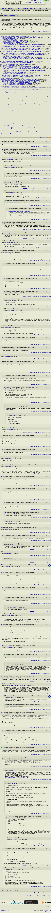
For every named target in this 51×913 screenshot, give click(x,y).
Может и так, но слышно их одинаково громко (13, 100)
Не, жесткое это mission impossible (11, 40)
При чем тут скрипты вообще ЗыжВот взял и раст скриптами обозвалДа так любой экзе (21, 54)
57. (3, 645)
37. (1, 572)
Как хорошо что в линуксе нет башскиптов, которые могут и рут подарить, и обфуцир (19, 53)
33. (3, 488)
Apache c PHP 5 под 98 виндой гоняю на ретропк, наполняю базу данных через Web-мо (20, 46)
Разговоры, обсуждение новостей (11, 15)
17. (3, 375)
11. (1, 456)
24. (3, 449)
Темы (41, 895)
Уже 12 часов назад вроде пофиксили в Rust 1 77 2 (11, 86)
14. (3, 263)
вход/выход (32, 8)
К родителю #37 (34, 621)
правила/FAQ (11, 8)
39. (4, 543)
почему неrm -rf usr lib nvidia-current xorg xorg (12, 82)
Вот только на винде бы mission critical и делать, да (13, 41)
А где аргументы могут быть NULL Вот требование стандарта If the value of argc (19, 131)
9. (1, 361)
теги (38, 2)
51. (4, 597)
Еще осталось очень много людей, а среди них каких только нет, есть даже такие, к (19, 48)
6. (4, 165)
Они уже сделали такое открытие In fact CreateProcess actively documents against (18, 118)
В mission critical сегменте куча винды (10, 38)
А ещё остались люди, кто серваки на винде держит (12, 36)
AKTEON (31, 57)
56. (3, 683)
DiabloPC (28, 94)
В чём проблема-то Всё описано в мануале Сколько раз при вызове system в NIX (17, 117)
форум (35, 2)
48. (1, 676)
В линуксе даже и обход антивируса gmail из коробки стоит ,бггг (16, 57)
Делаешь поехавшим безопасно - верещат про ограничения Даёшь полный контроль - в (20, 96)
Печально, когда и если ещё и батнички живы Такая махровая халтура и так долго (19, 49)
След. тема (49, 895)
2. (2, 149)
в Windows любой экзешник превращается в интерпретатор (14, 62)
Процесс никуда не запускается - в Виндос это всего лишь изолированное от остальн (21, 107)
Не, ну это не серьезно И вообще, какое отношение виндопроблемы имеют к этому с (18, 66)
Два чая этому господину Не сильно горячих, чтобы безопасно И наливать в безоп (20, 112)
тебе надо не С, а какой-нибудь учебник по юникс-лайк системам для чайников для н (23, 128)
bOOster (12, 65)
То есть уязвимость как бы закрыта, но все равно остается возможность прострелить (18, 95)
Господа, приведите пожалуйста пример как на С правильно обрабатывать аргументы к (19, 120)
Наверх (39, 146)
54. (5, 405)
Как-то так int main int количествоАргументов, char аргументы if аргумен (16, 130)
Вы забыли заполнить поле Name (17, 685)
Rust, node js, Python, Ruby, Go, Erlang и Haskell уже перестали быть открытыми (18, 67)
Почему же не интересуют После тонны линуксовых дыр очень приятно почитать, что (21, 70)
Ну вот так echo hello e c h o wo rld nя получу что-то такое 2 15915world (19, 127)
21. (4, 387)
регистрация (42, 0)
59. (3, 730)
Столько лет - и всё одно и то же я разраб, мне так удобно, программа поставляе (17, 79)
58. (3, 232)
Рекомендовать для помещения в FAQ (28, 895)
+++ (32, 2)
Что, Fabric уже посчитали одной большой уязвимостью (12, 64)
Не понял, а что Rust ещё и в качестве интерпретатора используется (15, 61)
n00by (37, 80)
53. (4, 502)
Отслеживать (48, 16)
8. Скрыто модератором (6, 354)
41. (3, 587)
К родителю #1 (34, 162)
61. (4, 298)
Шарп (24, 36)
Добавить (36, 911)
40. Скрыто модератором (7, 558)
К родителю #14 (34, 296)
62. (5, 512)
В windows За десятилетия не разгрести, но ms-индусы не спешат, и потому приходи (20, 89)
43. (4, 291)
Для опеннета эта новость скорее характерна (11, 73)
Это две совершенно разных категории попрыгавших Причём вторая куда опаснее (19, 98)
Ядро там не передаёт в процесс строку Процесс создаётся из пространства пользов (19, 104)
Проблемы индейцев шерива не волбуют (10, 76)
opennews (9, 21)
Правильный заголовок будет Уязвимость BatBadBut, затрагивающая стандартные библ (19, 51)
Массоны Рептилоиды (24, 76)
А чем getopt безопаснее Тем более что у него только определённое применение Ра (20, 123)
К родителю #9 (34, 432)
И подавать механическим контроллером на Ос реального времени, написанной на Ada (22, 114)
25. (1, 464)
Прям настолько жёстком (8, 39)
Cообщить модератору (46, 31)
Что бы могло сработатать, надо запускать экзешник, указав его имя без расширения (18, 80)
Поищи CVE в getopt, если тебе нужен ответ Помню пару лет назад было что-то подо (21, 125)
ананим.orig (29, 62)
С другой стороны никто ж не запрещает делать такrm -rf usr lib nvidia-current (17, 81)
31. (1, 527)
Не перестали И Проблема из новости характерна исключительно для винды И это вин (20, 68)
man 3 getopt (4, 122)
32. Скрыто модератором (6, 551)
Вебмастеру (48, 911)
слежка (40, 8)
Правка (39, 31)
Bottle (41, 114)
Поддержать (41, 911)
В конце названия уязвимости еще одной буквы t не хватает (13, 94)
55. (4, 519)
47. (1, 624)
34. (1, 564)
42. (3, 613)
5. (1, 325)
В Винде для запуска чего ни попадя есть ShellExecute (14, 84)
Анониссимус (42, 70)
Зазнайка (30, 83)
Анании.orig (41, 54)
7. (1, 347)
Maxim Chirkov (47, 910)
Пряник (24, 86)
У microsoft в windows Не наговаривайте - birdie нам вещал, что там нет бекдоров (18, 101)
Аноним (39, 37)
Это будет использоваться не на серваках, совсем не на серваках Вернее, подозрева (19, 37)
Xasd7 (39, 103)
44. (3, 337)
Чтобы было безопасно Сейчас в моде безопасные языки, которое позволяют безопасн (19, 110)
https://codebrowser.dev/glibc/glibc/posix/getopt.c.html (16, 777)
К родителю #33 (34, 524)
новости (29, 2)
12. (3, 222)
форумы (4, 8)
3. (2, 157)
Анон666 (20, 38)
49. (1, 712)
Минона (20, 40)
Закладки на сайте (5, 910)
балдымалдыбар (25, 82)
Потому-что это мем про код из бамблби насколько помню (16, 83)
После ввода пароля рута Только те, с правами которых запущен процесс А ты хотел (20, 58)
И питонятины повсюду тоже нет (9, 56)
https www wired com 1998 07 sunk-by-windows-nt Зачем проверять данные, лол (21, 44)
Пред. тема (45, 895)
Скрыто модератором (5, 65)
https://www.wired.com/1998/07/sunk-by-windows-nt (19, 211)
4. (1, 250)
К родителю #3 (34, 188)
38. (3, 535)
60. (4, 695)
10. (1, 435)
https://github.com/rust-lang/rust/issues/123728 (14, 742)
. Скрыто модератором (6, 889)
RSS (47, 8)
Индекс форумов (37, 895)
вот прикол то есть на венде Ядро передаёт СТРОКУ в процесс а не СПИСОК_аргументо (19, 103)
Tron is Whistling (40, 98)
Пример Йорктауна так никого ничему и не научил (13, 42)
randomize (39, 44)
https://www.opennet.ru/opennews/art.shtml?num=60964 (20, 29)
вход (38, 0)
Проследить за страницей (6, 911)
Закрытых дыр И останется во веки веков (13, 72)
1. (1, 141)
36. (4, 278)
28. (1, 476)
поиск (18, 8)
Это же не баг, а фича (5, 78)
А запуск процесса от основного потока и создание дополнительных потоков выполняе (20, 105)
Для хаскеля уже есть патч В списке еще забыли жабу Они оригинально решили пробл (19, 75)
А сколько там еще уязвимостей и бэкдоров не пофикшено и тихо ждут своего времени (20, 87)
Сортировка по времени (44, 137)
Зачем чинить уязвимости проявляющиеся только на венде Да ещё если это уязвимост (19, 109)
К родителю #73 (34, 865)
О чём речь (6, 43)
